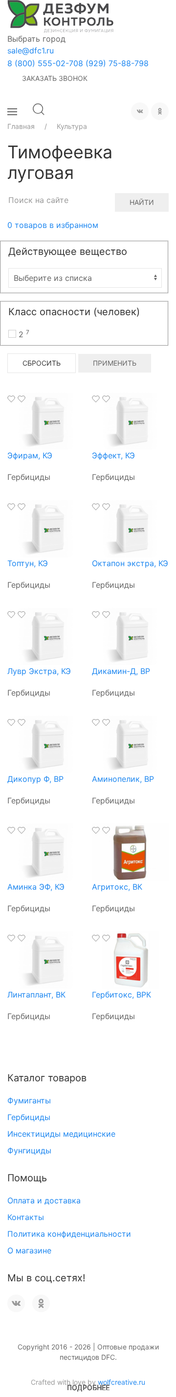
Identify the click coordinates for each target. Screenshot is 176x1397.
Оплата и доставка (44, 1200)
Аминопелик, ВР (123, 779)
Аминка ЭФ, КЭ (36, 887)
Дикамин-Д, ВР (121, 671)
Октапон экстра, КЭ (130, 563)
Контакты (25, 1217)
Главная (21, 126)
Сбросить (41, 363)
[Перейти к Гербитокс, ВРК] (130, 959)
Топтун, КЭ (27, 563)
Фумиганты (29, 1100)
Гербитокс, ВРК (121, 994)
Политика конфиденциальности (69, 1234)
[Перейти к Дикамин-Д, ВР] (130, 636)
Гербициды (28, 1117)
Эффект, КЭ (113, 455)
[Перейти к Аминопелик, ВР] (130, 743)
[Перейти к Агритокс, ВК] (130, 851)
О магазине (29, 1250)
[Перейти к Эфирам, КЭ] (46, 420)
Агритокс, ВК (117, 887)
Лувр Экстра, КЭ (39, 671)
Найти (142, 202)
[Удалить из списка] (21, 399)
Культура (72, 126)
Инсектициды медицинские (61, 1134)
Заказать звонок (55, 78)
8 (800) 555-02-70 (42, 63)
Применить (114, 363)
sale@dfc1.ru (30, 50)
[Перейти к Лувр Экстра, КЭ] (46, 636)
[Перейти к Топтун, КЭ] (46, 528)
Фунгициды (29, 1150)
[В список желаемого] (11, 399)
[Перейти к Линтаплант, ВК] (46, 959)
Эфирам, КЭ (29, 455)
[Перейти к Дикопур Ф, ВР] (46, 743)
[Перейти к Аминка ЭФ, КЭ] (46, 851)
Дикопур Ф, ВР (35, 779)
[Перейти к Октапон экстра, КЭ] (130, 528)
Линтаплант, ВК (36, 994)
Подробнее (88, 1387)
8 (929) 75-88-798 (113, 63)
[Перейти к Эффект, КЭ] (130, 420)
